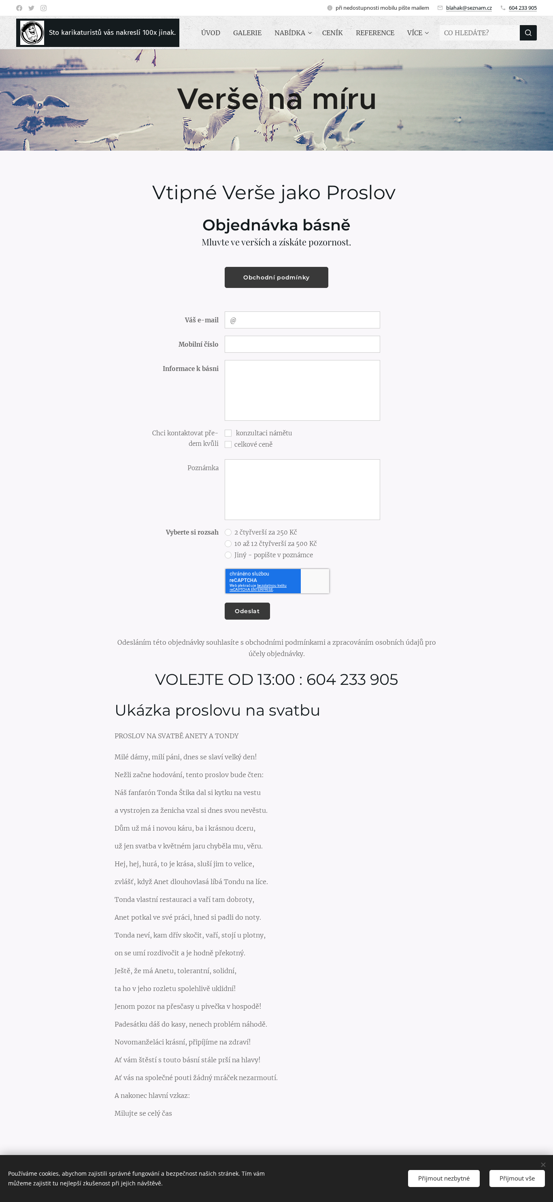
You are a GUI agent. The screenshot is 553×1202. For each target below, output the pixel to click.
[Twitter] (31, 8)
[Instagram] (43, 8)
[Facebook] (19, 8)
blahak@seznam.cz (469, 7)
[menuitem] (213, 33)
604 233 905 (523, 7)
